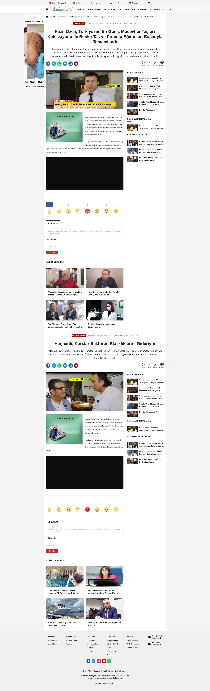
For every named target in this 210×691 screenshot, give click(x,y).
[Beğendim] (49, 207)
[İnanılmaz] (106, 207)
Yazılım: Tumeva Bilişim (104, 684)
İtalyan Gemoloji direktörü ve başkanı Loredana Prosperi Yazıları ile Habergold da (104, 592)
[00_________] (109, 661)
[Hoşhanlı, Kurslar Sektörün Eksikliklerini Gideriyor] (84, 391)
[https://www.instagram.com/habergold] (99, 661)
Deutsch (153, 3)
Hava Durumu (132, 640)
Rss (84, 671)
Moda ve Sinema (139, 9)
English (63, 3)
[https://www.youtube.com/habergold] (104, 661)
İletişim (97, 671)
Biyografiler (91, 647)
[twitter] (54, 63)
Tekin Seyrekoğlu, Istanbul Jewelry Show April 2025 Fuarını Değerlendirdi (104, 293)
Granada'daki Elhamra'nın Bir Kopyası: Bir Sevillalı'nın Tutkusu (63, 591)
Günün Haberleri (113, 644)
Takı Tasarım (154, 9)
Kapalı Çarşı (123, 9)
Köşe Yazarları (92, 644)
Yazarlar (69, 644)
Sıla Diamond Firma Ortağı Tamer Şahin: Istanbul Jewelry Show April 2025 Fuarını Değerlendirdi (64, 325)
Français (97, 3)
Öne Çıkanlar (109, 9)
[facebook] (48, 63)
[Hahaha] (97, 207)
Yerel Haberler (112, 640)
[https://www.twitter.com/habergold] (93, 661)
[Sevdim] (68, 207)
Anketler (130, 637)
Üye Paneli (111, 637)
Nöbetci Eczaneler (134, 644)
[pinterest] (76, 63)
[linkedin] (70, 63)
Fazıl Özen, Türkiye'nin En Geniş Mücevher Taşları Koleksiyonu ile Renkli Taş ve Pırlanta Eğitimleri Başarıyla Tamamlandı (112, 17)
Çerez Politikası (107, 671)
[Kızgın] (87, 207)
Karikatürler (111, 655)
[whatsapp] (59, 63)
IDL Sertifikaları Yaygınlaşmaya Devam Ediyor (102, 325)
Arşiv (109, 647)
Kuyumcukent (94, 9)
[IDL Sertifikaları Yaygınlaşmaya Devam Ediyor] (104, 310)
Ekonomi (51, 637)
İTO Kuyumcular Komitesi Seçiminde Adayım (104, 624)
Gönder (52, 253)
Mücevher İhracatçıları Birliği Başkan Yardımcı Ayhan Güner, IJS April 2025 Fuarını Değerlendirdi (65, 293)
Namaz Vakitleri (133, 647)
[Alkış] (59, 207)
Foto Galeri (91, 637)
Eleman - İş (70, 637)
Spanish (134, 3)
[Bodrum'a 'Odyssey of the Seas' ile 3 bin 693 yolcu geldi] (65, 608)
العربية (77, 3)
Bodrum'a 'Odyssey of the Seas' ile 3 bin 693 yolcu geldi (65, 624)
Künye (90, 671)
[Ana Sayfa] (47, 17)
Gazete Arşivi (112, 651)
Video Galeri (91, 640)
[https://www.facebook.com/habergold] (88, 661)
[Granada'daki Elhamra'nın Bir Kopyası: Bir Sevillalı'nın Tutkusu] (65, 576)
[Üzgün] (115, 207)
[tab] (53, 223)
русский (115, 3)
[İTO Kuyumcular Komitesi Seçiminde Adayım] (104, 608)
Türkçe (54, 3)
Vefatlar (89, 651)
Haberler (53, 17)
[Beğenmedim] (78, 207)
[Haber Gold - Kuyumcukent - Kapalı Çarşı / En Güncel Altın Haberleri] (63, 9)
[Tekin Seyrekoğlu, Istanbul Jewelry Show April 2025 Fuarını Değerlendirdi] (104, 278)
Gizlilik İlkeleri (120, 671)
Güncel (81, 9)
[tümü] (163, 9)
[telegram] (65, 63)
